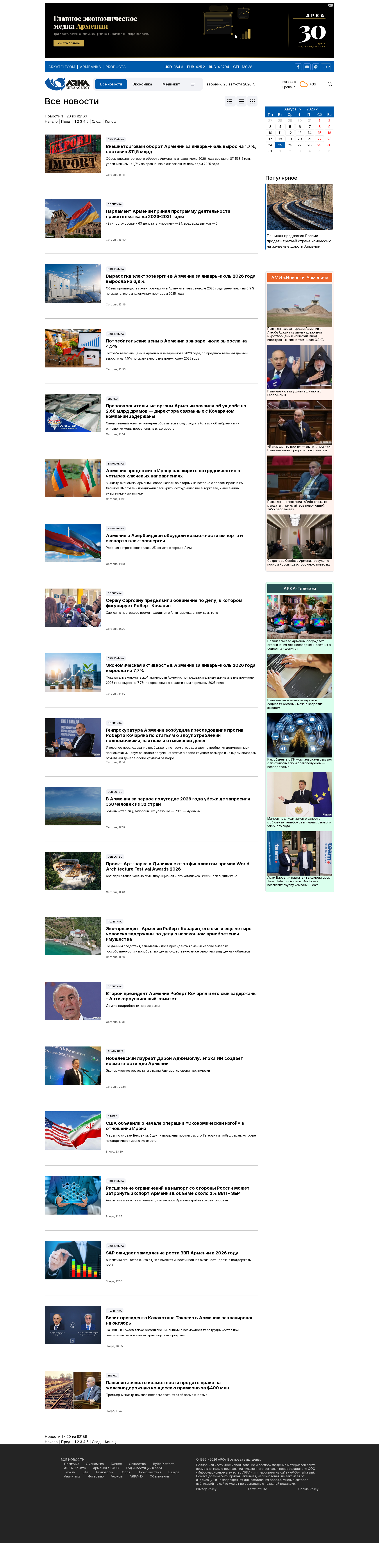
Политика (115, 204)
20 (300, 139)
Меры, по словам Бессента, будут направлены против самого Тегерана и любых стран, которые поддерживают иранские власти (181, 1137)
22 (320, 139)
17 (270, 139)
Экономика (142, 84)
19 (290, 139)
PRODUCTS (115, 67)
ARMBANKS (90, 67)
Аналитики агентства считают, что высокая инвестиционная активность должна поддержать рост (178, 1262)
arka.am (307, 1472)
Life (85, 1472)
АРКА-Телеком (300, 588)
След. (97, 121)
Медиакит (171, 84)
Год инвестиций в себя (144, 1468)
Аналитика (115, 1051)
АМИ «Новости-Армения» (299, 277)
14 (310, 133)
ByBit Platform (164, 1464)
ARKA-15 (136, 1476)
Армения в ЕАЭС (106, 1468)
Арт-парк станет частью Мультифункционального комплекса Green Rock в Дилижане (171, 876)
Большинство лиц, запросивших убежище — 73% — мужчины (153, 811)
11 (280, 133)
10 (270, 133)
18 (280, 139)
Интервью (96, 1476)
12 (290, 133)
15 (319, 133)
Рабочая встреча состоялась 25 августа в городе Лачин (149, 548)
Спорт (125, 1472)
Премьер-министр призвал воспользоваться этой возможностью (156, 1395)
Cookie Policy (308, 1489)
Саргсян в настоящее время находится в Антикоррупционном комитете (162, 612)
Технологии (104, 1472)
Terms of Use (257, 1489)
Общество (115, 791)
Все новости (111, 84)
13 (300, 133)
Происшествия (149, 1472)
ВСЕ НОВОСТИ (72, 1460)
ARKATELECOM (61, 67)
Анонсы (117, 1476)
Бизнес (113, 398)
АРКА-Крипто (75, 1468)
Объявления (159, 1476)
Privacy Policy (206, 1489)
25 (280, 145)
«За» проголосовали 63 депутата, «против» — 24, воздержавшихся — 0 (162, 223)
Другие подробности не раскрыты (133, 1005)
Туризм (69, 1472)
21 (309, 139)
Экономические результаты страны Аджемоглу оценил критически (158, 1070)
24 (270, 145)
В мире (112, 1116)
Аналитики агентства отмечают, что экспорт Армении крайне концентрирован (167, 1200)
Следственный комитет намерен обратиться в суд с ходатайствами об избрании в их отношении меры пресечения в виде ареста (172, 425)
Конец (110, 121)
